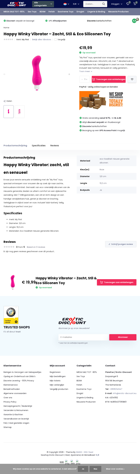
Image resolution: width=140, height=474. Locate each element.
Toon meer (85, 71)
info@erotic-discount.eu (124, 393)
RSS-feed (88, 452)
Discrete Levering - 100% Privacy (19, 380)
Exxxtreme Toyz (65, 11)
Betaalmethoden (12, 389)
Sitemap (8, 427)
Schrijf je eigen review (122, 244)
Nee (95, 469)
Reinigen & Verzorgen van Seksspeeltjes (22, 372)
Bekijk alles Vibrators (41, 39)
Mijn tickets (55, 380)
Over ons (8, 397)
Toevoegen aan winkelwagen (110, 79)
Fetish (52, 11)
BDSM (42, 11)
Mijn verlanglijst (57, 384)
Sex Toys (32, 11)
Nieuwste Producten (118, 11)
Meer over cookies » (115, 469)
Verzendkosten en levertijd (16, 418)
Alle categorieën (40, 4)
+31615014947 (116, 389)
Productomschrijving (15, 145)
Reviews (54, 145)
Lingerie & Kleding (96, 11)
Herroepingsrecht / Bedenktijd (18, 406)
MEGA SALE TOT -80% (14, 11)
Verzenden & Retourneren (16, 410)
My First (25, 39)
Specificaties (39, 145)
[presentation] (4, 74)
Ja (83, 469)
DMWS (79, 452)
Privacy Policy (10, 401)
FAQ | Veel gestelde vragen (16, 423)
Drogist (80, 11)
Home (6, 27)
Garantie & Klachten (13, 414)
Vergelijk (61, 39)
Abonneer (123, 337)
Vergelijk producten (59, 389)
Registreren (55, 372)
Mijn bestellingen (58, 376)
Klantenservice (11, 384)
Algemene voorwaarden (15, 393)
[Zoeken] (103, 4)
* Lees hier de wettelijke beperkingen (73, 343)
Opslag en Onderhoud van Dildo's (19, 376)
